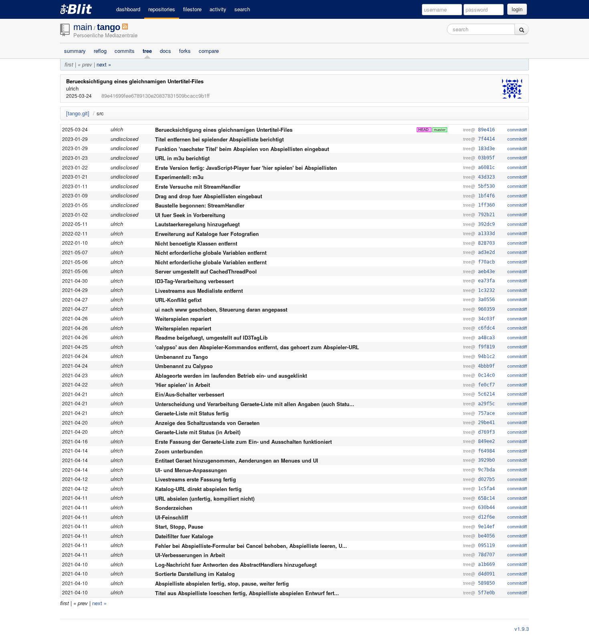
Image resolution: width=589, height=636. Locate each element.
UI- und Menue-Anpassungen (191, 469)
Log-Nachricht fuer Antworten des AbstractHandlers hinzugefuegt (236, 564)
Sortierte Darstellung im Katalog (195, 574)
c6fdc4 (486, 328)
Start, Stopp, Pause (179, 526)
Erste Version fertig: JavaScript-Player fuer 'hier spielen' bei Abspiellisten (246, 167)
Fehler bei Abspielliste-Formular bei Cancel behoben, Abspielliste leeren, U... (251, 545)
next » (104, 64)
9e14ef (486, 526)
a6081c (486, 167)
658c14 (486, 498)
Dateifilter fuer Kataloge (184, 536)
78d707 (486, 555)
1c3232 (486, 290)
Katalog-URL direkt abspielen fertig (198, 489)
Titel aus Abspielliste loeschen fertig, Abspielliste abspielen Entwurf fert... (247, 592)
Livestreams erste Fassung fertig (195, 479)
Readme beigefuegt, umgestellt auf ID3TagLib (211, 337)
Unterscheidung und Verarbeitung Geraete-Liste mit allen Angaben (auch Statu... (254, 403)
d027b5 (486, 479)
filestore (192, 9)
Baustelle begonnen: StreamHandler (199, 205)
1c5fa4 (486, 488)
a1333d (486, 233)
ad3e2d (486, 252)
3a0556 (486, 299)
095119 (486, 545)
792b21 (486, 214)
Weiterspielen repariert (183, 318)
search (242, 9)
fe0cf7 (486, 385)
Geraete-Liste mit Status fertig (192, 413)
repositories (161, 9)
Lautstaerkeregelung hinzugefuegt (197, 224)
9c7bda (486, 470)
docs (165, 50)
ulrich (117, 129)
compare (209, 50)
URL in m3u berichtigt (182, 158)
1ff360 (486, 205)
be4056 (486, 536)
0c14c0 (486, 375)
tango (108, 27)
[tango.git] (77, 113)
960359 (486, 309)
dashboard (128, 9)
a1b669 (486, 564)
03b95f (486, 158)
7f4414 (486, 139)
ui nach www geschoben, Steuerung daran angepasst (221, 309)
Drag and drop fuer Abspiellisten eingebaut (208, 195)
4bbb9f (486, 366)
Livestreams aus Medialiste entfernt (199, 290)
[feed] (125, 28)
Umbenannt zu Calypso (184, 366)
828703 (486, 243)
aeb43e (486, 271)
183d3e (486, 148)
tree (147, 50)
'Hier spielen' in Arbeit (182, 384)
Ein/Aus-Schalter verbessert (189, 394)
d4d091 (486, 574)
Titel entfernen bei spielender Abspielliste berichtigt (219, 139)
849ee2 (486, 441)
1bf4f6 (486, 196)
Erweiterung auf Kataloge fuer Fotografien (207, 233)
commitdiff (517, 129)
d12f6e (486, 517)
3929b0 (486, 460)
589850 (486, 583)
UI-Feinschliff (171, 517)
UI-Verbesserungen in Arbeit (190, 555)
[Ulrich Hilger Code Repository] (82, 9)
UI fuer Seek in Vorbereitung (190, 214)
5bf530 (486, 186)
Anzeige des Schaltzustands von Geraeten (207, 422)
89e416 (486, 130)
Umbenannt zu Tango (181, 356)
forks (185, 50)
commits (125, 50)
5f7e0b (486, 593)
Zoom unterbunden (179, 451)
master (440, 130)
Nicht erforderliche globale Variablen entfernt (210, 252)
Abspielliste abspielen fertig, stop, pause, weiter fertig (222, 583)
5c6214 (486, 394)
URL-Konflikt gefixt (178, 300)
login (517, 9)
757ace (486, 413)
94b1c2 (486, 356)
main (82, 27)
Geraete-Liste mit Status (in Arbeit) (197, 432)
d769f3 (486, 432)
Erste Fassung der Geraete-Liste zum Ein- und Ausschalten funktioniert (243, 441)
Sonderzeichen (173, 507)
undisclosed (124, 139)
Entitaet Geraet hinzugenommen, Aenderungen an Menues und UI (236, 460)
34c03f (486, 319)
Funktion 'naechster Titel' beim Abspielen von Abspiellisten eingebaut (242, 148)
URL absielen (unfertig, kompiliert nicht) (204, 498)
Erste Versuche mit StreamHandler (197, 186)
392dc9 (486, 224)
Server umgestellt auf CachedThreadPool (206, 271)
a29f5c (486, 404)
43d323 (486, 177)
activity (218, 9)
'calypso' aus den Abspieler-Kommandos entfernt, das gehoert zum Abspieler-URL (257, 347)
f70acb (486, 262)
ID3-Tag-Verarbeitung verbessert (194, 281)
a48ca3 (486, 337)
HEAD (423, 130)
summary (75, 50)
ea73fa (486, 281)
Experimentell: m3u (179, 177)
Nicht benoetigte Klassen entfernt (196, 243)
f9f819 (486, 347)
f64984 (486, 451)
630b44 (486, 507)
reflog (100, 50)
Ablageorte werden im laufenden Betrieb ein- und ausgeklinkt (231, 375)
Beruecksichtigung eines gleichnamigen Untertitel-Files (135, 81)
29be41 (486, 422)
